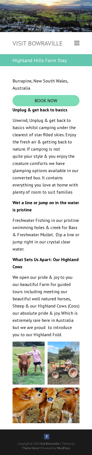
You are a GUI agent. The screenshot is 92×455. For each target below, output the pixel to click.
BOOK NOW (46, 101)
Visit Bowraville (38, 43)
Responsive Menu (76, 43)
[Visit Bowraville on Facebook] (46, 436)
